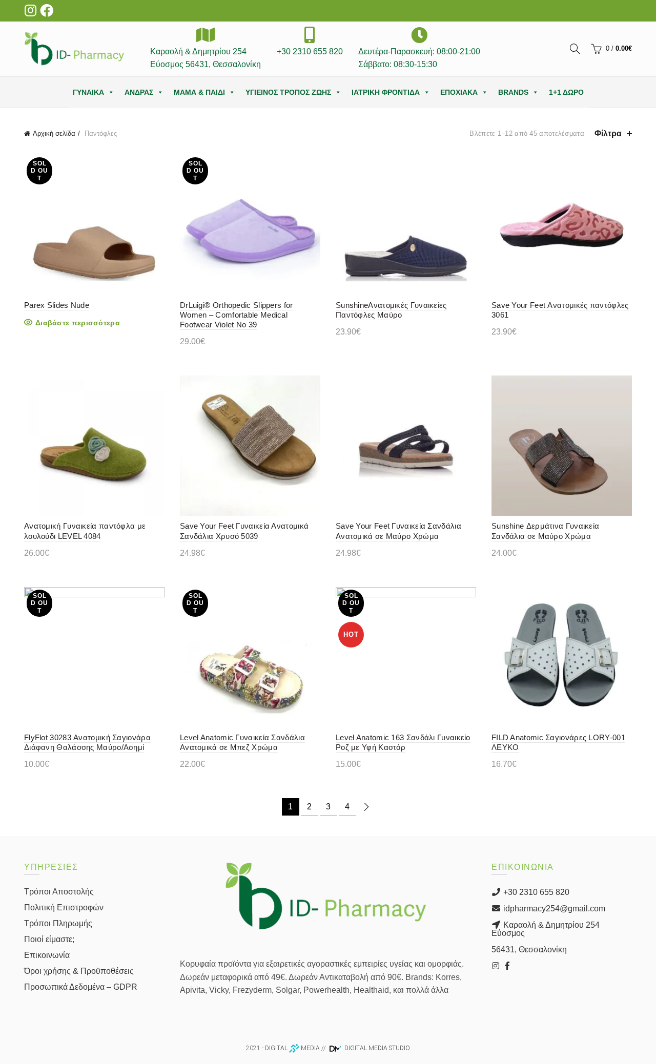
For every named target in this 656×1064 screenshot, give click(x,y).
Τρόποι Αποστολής (59, 891)
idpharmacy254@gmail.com (553, 908)
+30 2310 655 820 (535, 892)
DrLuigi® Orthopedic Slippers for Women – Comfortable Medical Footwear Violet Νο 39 (236, 315)
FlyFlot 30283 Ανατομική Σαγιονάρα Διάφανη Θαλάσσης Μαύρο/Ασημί (87, 742)
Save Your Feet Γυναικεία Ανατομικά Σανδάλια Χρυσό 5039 (244, 530)
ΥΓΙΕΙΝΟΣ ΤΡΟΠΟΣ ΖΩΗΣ (288, 92)
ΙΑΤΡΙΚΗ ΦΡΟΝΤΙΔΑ (386, 92)
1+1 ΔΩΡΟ (566, 92)
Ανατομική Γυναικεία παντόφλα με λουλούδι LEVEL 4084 (85, 530)
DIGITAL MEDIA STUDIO (376, 1048)
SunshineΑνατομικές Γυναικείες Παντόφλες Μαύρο (391, 310)
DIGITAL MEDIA (292, 1048)
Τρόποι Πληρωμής (58, 923)
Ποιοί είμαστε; (49, 939)
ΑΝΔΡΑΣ (139, 92)
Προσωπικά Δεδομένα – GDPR (80, 987)
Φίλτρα (608, 133)
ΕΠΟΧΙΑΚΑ (459, 92)
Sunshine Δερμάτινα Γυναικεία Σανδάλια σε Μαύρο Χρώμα (545, 530)
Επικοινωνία (47, 955)
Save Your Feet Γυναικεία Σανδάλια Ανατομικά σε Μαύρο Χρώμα (398, 530)
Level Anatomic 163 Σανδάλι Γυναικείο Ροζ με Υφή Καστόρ (403, 742)
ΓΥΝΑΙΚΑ (88, 92)
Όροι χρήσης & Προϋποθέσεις (79, 971)
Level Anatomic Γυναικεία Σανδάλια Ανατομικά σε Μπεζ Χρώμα (242, 742)
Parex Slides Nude (56, 305)
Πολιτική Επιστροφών (64, 907)
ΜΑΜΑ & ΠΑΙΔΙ (199, 92)
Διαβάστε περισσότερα (77, 323)
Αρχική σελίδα (54, 133)
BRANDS (513, 92)
